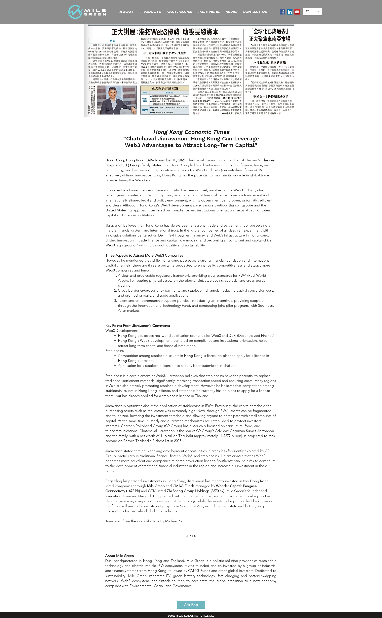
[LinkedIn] (289, 12)
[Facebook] (282, 12)
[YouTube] (297, 12)
